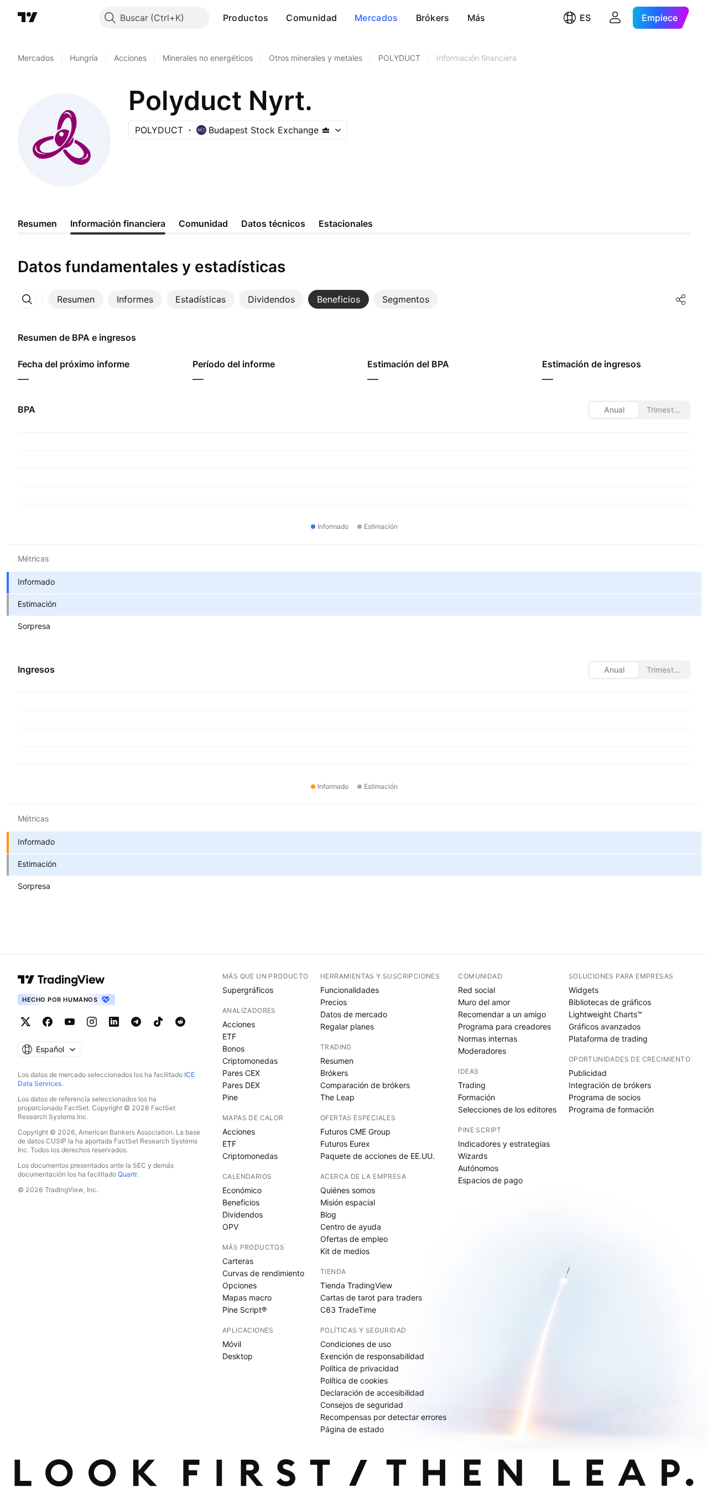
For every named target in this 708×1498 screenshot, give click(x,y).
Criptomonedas (250, 1060)
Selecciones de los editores (507, 1109)
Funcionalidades (349, 990)
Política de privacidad (359, 1368)
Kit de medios (344, 1251)
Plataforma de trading (608, 1038)
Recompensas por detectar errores (383, 1417)
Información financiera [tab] (117, 223)
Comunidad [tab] (203, 223)
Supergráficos (247, 990)
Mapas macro (247, 1297)
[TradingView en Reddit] (180, 1021)
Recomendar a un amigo (502, 1014)
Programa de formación (611, 1109)
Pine (230, 1097)
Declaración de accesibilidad (372, 1392)
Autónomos (478, 1168)
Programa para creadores (504, 1026)
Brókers (433, 17)
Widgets (583, 990)
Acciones (238, 1024)
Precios (333, 1002)
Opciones (239, 1285)
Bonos (233, 1048)
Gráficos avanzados (605, 1026)
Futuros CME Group (355, 1131)
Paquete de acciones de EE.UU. (377, 1156)
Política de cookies (354, 1380)
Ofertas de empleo (354, 1239)
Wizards (472, 1156)
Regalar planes (347, 1026)
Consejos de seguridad (361, 1404)
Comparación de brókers (365, 1085)
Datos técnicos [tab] (273, 223)
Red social (476, 990)
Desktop (237, 1356)
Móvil (231, 1344)
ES (585, 17)
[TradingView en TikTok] (158, 1021)
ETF (229, 1036)
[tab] (75, 299)
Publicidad (588, 1073)
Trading (472, 1085)
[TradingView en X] (25, 1021)
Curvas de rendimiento (263, 1273)
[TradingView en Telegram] (136, 1021)
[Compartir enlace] (680, 299)
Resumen (336, 1060)
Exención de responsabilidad (372, 1356)
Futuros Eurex (345, 1143)
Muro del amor (484, 1002)
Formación (476, 1097)
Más (476, 17)
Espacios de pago (490, 1180)
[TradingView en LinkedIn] (114, 1021)
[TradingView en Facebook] (47, 1021)
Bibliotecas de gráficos (610, 1002)
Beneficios (240, 1202)
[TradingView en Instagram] (92, 1021)
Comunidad (311, 17)
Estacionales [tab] (346, 223)
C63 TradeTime (348, 1309)
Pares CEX (241, 1073)
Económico (242, 1190)
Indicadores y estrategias (504, 1143)
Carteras (237, 1261)
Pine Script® (244, 1309)
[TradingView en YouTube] (69, 1021)
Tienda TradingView (356, 1285)
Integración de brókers (610, 1085)
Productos (246, 17)
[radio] (614, 410)
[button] (277, 18)
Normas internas (487, 1038)
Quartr (127, 1174)
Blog (328, 1214)
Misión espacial (347, 1202)
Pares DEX (241, 1085)
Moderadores (482, 1050)
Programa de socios (605, 1097)
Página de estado (352, 1429)
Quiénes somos (347, 1190)
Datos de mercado (353, 1014)
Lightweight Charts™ (605, 1014)
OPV (230, 1226)
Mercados (376, 17)
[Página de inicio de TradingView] (28, 17)
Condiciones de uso (355, 1344)
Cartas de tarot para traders (371, 1297)
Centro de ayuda (350, 1226)
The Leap (337, 1097)
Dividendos (242, 1214)
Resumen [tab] (37, 223)
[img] (326, 130)
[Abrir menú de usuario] (615, 18)
